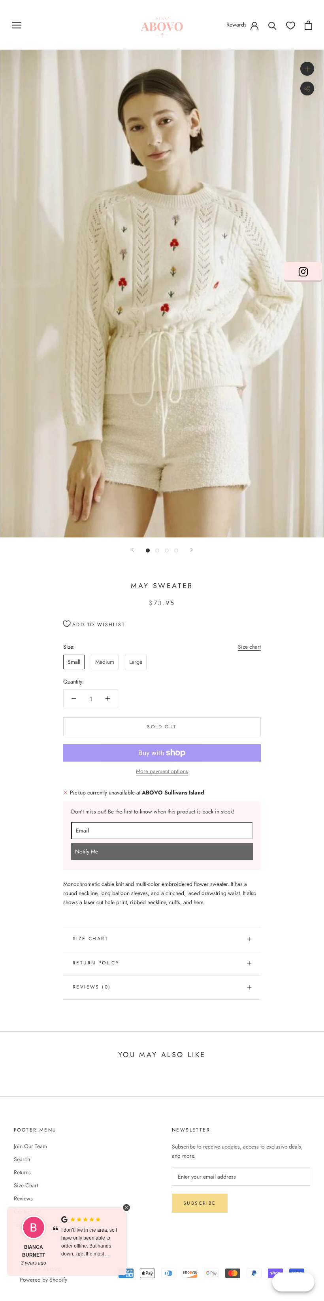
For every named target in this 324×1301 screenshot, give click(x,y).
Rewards (236, 25)
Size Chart (90, 938)
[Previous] (132, 550)
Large (135, 662)
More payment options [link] (162, 771)
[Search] (272, 25)
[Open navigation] (16, 24)
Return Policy (96, 962)
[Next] (191, 550)
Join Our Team (30, 1146)
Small (74, 662)
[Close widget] (126, 1207)
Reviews (23, 1198)
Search (22, 1159)
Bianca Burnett (33, 1251)
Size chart (249, 647)
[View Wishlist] (290, 25)
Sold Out (162, 726)
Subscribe (199, 1203)
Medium (104, 662)
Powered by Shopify (43, 1280)
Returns (22, 1172)
